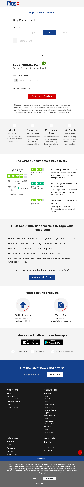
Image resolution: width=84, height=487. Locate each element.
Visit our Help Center (42, 277)
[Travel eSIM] (61, 305)
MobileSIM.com (12, 454)
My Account (11, 396)
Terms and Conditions (14, 402)
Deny (34, 478)
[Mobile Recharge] (23, 305)
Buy (46, 396)
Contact (9, 444)
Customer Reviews (13, 407)
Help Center (11, 441)
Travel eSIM (60, 315)
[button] (75, 3)
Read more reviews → (17, 194)
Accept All (49, 478)
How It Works (50, 432)
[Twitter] (50, 442)
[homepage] (40, 3)
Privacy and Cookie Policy (15, 399)
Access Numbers (51, 410)
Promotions (49, 421)
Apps (47, 413)
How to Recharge (51, 424)
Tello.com (10, 451)
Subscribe (55, 374)
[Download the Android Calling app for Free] (53, 342)
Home (9, 393)
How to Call (49, 407)
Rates (47, 402)
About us (10, 404)
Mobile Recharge (23, 315)
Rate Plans (49, 399)
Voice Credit (48, 393)
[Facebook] (46, 442)
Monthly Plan (49, 404)
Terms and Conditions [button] (21, 88)
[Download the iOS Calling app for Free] (30, 342)
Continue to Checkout (42, 96)
